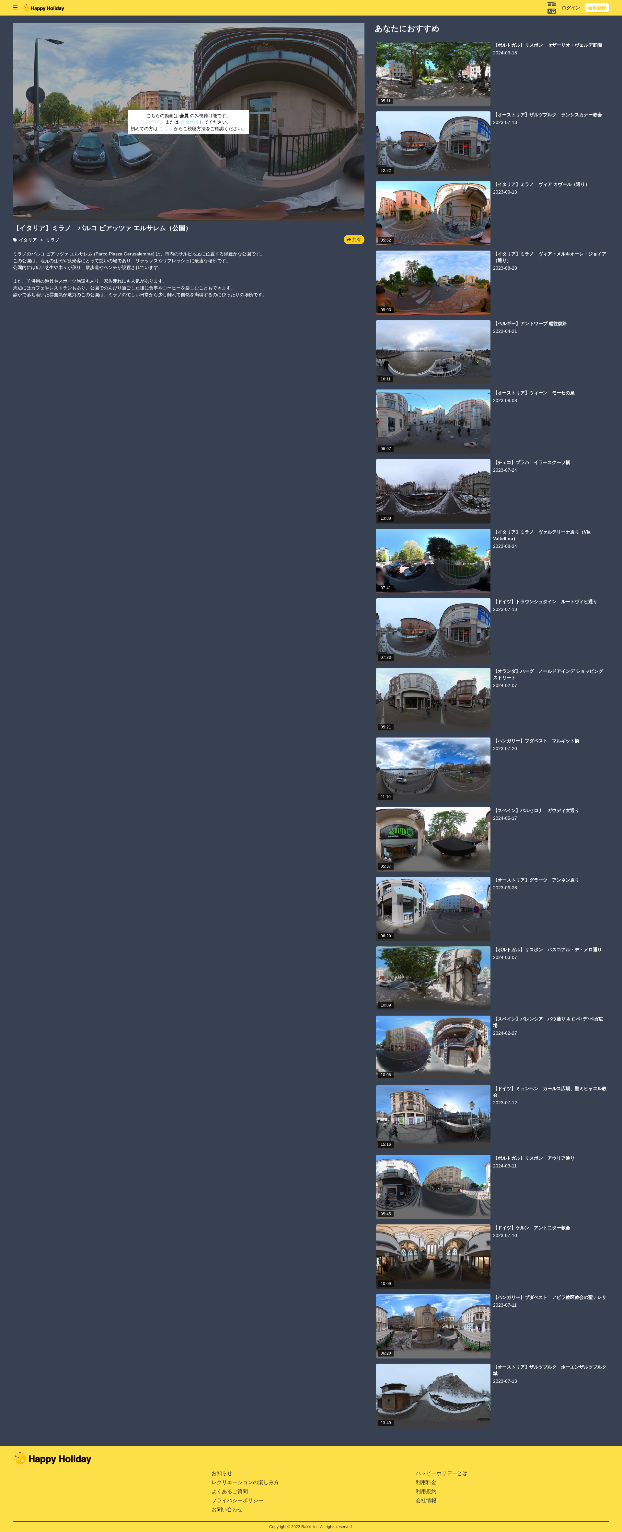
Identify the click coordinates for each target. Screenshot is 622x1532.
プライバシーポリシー (237, 1500)
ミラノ (53, 239)
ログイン (571, 7)
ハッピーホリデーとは (441, 1473)
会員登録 (597, 7)
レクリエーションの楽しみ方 (245, 1482)
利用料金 (426, 1482)
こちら (166, 128)
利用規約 (426, 1491)
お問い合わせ (227, 1509)
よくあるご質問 (230, 1491)
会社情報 (426, 1500)
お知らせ (222, 1473)
